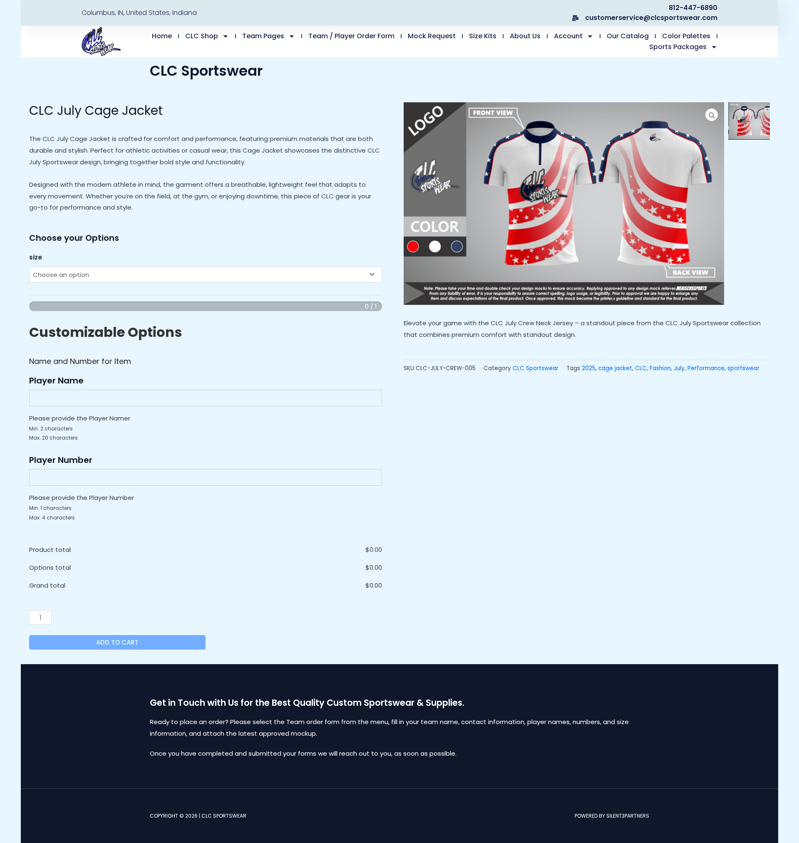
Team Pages (263, 36)
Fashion (660, 368)
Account (568, 36)
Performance (706, 368)
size (35, 257)
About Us (525, 36)
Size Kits (482, 36)
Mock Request (432, 36)
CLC (641, 368)
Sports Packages (678, 47)
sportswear (743, 368)
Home (162, 36)
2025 (589, 368)
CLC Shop (201, 36)
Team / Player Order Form (351, 36)
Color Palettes (686, 36)
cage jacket (615, 368)
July (679, 368)
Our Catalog (628, 36)
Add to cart (117, 642)
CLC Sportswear (535, 368)
